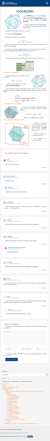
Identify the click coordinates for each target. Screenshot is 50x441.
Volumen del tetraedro (13, 396)
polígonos (29, 49)
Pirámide (9, 422)
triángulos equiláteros (41, 17)
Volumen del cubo (12, 401)
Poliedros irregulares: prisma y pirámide (15, 419)
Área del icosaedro (12, 416)
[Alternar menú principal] (47, 3)
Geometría (5, 384)
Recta (4, 385)
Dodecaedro (10, 410)
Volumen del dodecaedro (14, 413)
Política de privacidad (5, 432)
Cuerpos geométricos (8, 388)
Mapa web (4, 378)
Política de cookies (23, 432)
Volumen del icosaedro (13, 417)
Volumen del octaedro (13, 407)
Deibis (8, 159)
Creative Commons (22, 436)
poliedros (42, 58)
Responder (44, 167)
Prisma (8, 420)
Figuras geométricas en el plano (11, 387)
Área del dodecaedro (13, 411)
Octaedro (9, 404)
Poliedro (6, 390)
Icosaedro (9, 414)
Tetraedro (9, 394)
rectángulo (38, 129)
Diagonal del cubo (12, 402)
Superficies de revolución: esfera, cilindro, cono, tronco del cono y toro (21, 423)
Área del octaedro (12, 405)
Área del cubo (11, 399)
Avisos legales (14, 432)
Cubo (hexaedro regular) (13, 398)
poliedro (38, 15)
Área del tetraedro (12, 395)
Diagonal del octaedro (13, 408)
